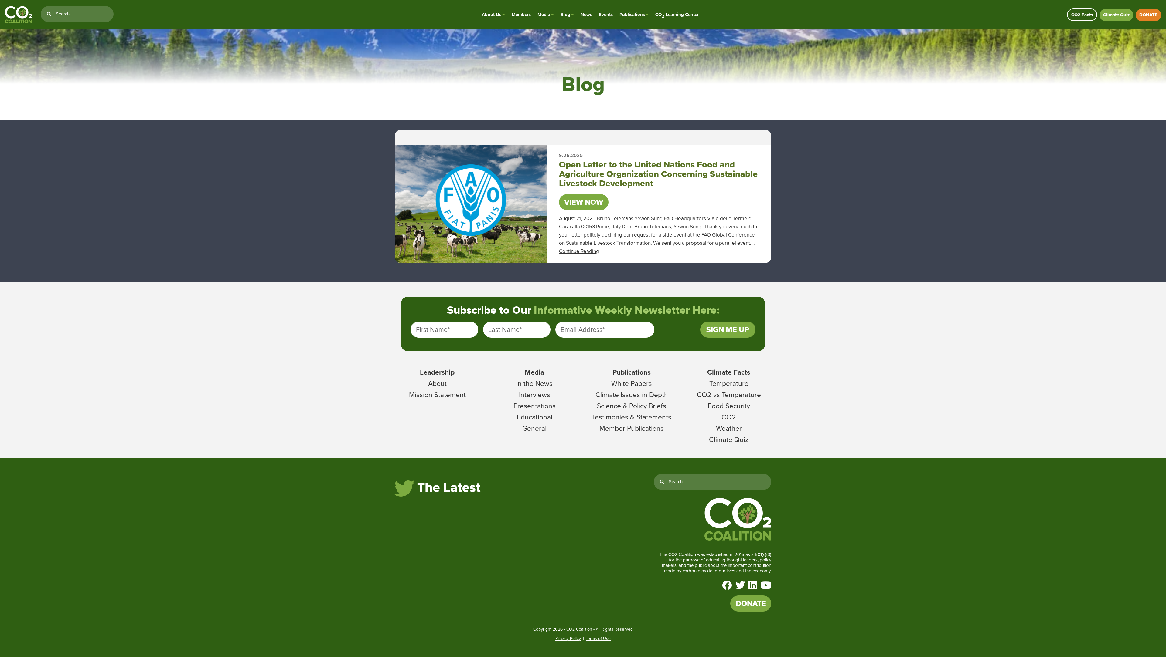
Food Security (729, 406)
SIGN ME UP (727, 329)
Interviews (534, 394)
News (586, 14)
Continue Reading (579, 251)
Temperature (728, 383)
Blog (565, 14)
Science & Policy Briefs (631, 406)
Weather (729, 428)
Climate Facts (728, 372)
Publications (632, 14)
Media (543, 14)
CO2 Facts (1082, 15)
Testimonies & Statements (631, 417)
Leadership (437, 372)
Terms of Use (598, 638)
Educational (534, 417)
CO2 (728, 417)
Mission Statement (437, 394)
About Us (491, 14)
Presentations (534, 406)
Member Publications (631, 428)
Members (521, 14)
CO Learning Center (677, 14)
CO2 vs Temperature (729, 394)
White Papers (631, 383)
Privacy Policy (568, 638)
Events (606, 14)
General (534, 428)
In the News (534, 383)
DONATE (1148, 15)
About (437, 383)
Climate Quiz (1116, 15)
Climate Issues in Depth (631, 394)
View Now (583, 202)
